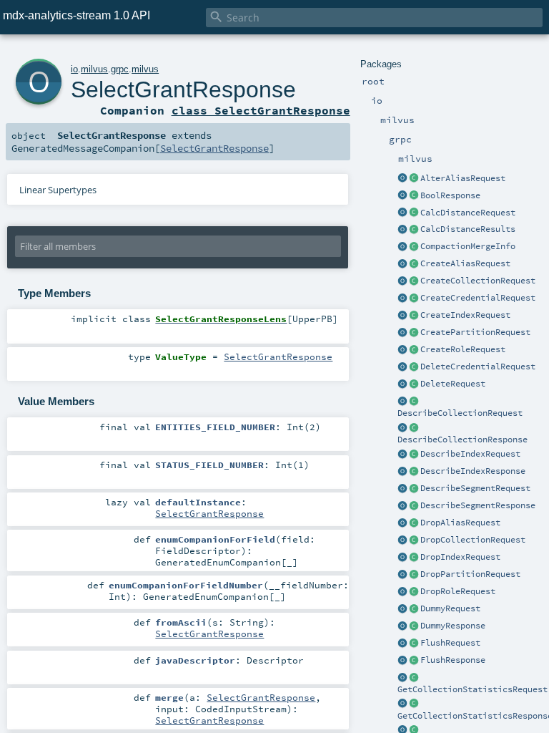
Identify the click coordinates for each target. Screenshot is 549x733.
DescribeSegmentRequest (475, 488)
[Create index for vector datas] (414, 315)
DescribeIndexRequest (470, 454)
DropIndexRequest (460, 557)
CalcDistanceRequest (467, 213)
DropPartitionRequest (470, 574)
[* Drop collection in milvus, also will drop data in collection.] (414, 540)
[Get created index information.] (414, 454)
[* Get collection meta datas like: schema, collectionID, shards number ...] (414, 401)
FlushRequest (450, 643)
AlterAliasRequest (462, 178)
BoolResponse (450, 195)
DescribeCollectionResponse (462, 440)
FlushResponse (452, 660)
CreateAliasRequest (465, 263)
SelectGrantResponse (183, 89)
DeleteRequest (452, 384)
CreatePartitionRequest (475, 332)
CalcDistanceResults (467, 229)
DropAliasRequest (460, 523)
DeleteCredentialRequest (477, 366)
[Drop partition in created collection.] (414, 575)
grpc (120, 69)
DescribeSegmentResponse (477, 505)
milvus (94, 69)
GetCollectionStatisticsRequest (472, 689)
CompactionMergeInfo (467, 246)
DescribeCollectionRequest (460, 413)
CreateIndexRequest (465, 315)
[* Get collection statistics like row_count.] (414, 678)
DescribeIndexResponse (472, 471)
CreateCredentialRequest (477, 298)
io (74, 69)
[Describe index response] (414, 471)
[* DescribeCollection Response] (414, 428)
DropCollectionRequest (472, 540)
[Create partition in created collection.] (414, 333)
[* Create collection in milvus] (414, 281)
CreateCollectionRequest (477, 281)
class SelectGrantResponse (261, 110)
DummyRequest (450, 608)
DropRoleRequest (457, 591)
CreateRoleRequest (462, 349)
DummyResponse (452, 626)
